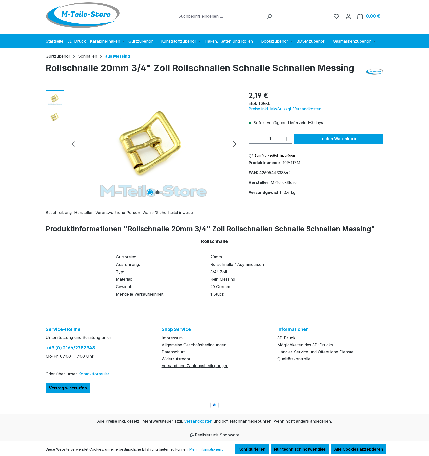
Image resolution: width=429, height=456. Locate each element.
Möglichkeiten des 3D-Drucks (305, 344)
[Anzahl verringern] (254, 139)
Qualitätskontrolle (293, 358)
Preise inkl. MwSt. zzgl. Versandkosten (285, 108)
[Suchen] (269, 16)
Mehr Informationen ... (206, 449)
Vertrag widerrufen (68, 387)
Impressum (172, 337)
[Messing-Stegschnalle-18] (153, 143)
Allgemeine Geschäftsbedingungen (194, 344)
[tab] (59, 212)
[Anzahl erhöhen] (287, 139)
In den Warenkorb (338, 138)
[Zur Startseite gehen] (83, 15)
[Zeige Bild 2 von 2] (158, 192)
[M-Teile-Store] (374, 71)
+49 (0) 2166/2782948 (70, 347)
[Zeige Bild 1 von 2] (150, 192)
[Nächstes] (234, 143)
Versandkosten (198, 421)
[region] (142, 143)
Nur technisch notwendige (300, 449)
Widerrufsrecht (176, 358)
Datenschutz (173, 351)
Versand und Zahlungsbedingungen (195, 365)
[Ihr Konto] (348, 16)
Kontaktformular (93, 373)
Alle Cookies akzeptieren (358, 449)
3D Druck (286, 337)
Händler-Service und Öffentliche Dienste (315, 351)
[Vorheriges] (73, 143)
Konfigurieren (251, 449)
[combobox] (220, 16)
